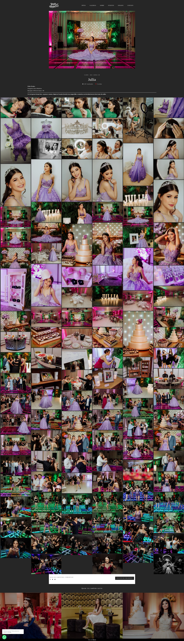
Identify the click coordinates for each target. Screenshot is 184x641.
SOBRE (102, 5)
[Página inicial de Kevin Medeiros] (56, 5)
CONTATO (130, 5)
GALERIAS (93, 5)
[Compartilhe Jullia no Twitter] (52, 579)
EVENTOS (111, 5)
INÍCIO (84, 5)
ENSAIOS (120, 5)
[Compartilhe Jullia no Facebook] (50, 579)
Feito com (92, 639)
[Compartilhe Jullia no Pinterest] (54, 579)
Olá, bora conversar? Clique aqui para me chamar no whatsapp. (11, 631)
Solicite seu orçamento (125, 578)
